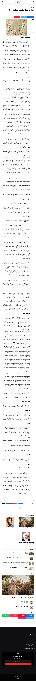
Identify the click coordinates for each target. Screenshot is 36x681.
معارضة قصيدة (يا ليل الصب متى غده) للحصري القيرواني (19, 567)
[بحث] (2, 2)
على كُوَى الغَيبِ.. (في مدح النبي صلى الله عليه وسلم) (26, 528)
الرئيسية (17, 678)
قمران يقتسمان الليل (13, 509)
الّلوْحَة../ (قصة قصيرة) (13, 527)
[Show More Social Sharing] (13, 17)
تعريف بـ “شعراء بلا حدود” (30, 634)
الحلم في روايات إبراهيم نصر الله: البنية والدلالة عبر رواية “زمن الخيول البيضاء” (15, 562)
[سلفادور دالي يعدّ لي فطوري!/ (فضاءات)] (26, 536)
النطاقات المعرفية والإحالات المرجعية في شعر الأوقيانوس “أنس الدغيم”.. (16, 557)
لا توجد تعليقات (14, 14)
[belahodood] (18, 1)
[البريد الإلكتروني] (33, 32)
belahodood (29, 14)
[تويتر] (33, 24)
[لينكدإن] (33, 27)
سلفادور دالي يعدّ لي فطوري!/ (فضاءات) (26, 542)
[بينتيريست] (33, 29)
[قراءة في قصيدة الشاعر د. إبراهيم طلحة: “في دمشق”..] (31, 553)
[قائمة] (33, 2)
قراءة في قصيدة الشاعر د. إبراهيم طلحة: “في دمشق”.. (19, 552)
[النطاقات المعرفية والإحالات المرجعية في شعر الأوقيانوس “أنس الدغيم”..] (31, 558)
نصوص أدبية (32, 7)
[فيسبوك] (33, 22)
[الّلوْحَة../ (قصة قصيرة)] (9, 522)
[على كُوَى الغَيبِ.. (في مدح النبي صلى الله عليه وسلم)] (26, 522)
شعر (33, 595)
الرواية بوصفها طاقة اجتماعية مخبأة (25, 509)
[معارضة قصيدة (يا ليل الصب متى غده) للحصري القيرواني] (31, 568)
